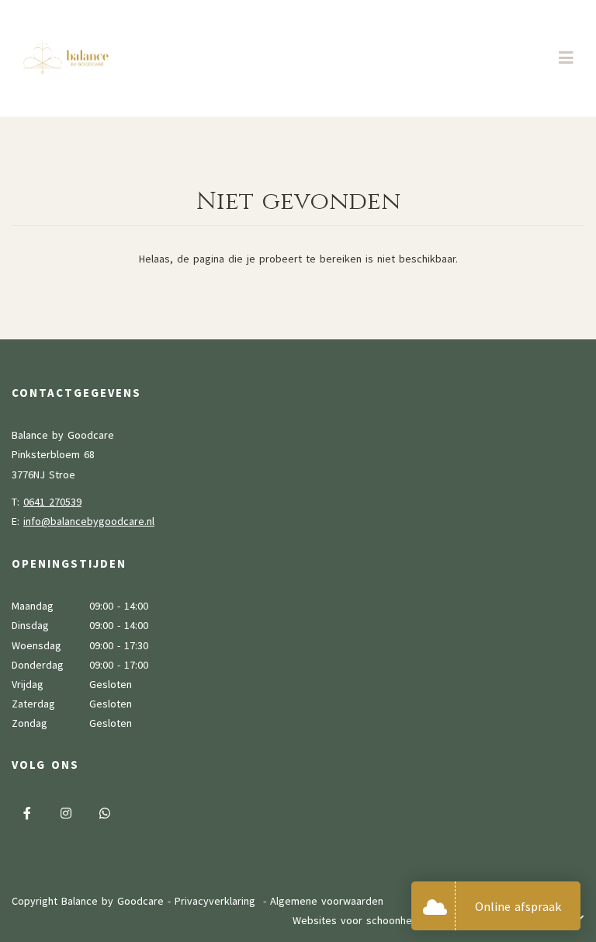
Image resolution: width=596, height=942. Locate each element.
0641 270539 (52, 502)
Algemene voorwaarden (326, 901)
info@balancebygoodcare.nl (88, 521)
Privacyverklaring (215, 901)
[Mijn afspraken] (439, 906)
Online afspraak (518, 906)
